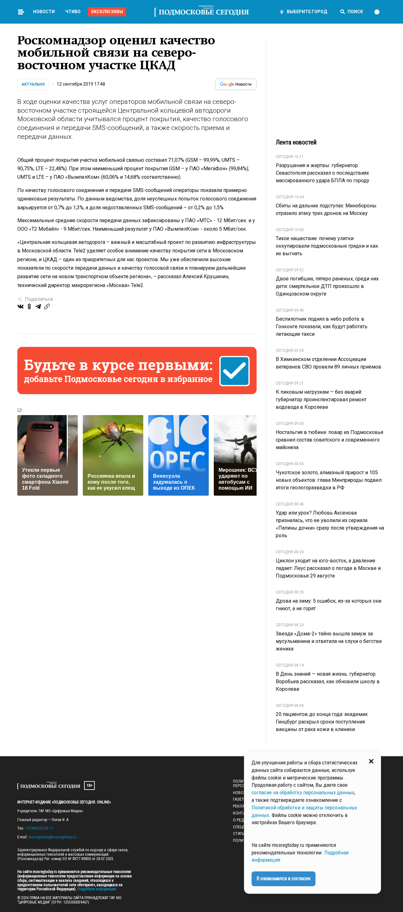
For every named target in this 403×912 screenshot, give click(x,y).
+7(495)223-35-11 (39, 828)
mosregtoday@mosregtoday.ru (53, 837)
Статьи (240, 833)
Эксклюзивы (107, 11)
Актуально (33, 84)
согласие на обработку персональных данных (303, 792)
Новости (44, 11)
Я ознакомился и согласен (283, 878)
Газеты (240, 799)
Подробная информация (96, 889)
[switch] (380, 12)
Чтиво (73, 11)
